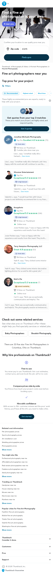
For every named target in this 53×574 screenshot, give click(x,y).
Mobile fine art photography (12, 515)
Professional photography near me (14, 458)
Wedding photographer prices (13, 442)
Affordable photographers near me (14, 462)
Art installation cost (9, 439)
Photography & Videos (20, 67)
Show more (6, 450)
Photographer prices (9, 446)
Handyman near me (9, 485)
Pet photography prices (10, 432)
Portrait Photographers (39, 67)
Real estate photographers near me (15, 465)
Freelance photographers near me (14, 469)
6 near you (9, 24)
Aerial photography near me (12, 473)
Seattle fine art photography (12, 523)
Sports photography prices (12, 435)
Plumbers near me (8, 499)
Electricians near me (9, 496)
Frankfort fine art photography (13, 512)
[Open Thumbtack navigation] (5, 3)
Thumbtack (6, 67)
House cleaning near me (10, 489)
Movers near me (7, 492)
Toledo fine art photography (12, 519)
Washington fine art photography (14, 526)
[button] (18, 140)
